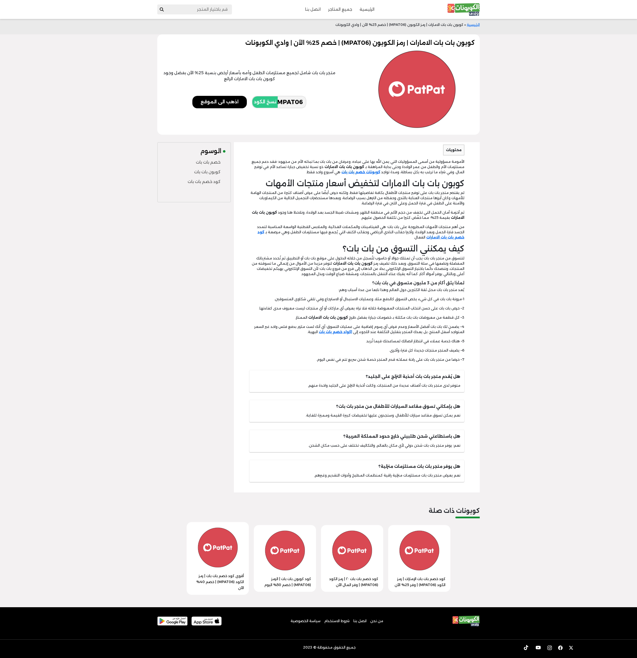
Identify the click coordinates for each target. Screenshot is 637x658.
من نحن (376, 621)
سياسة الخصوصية (305, 621)
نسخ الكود (265, 102)
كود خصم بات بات (204, 181)
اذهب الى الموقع (220, 102)
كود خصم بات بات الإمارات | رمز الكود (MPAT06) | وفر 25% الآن (420, 582)
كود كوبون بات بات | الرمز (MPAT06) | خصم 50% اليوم (287, 582)
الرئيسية (367, 9)
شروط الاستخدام (337, 621)
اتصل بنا (313, 9)
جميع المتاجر (340, 9)
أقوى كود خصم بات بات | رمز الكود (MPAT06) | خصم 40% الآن (220, 582)
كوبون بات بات (207, 172)
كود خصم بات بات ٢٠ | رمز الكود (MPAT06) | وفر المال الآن (353, 582)
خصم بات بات (208, 162)
